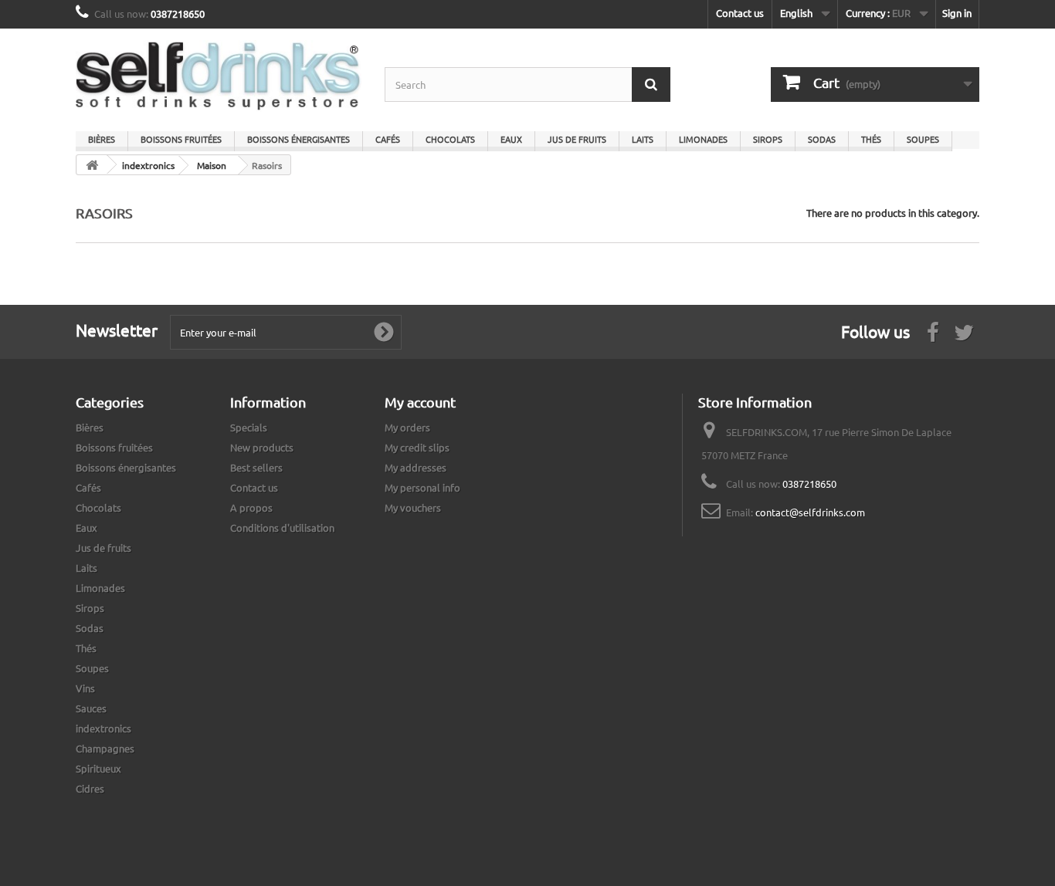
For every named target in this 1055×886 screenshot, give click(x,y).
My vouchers (413, 507)
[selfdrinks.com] (218, 76)
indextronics (103, 728)
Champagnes (105, 748)
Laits (642, 139)
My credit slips (417, 447)
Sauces (91, 708)
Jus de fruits (577, 139)
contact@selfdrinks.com (810, 512)
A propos (251, 507)
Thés (871, 139)
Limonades (703, 139)
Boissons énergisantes (298, 139)
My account (420, 402)
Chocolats (450, 139)
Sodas (822, 139)
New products (261, 447)
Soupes (923, 139)
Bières (101, 139)
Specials (248, 427)
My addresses (415, 467)
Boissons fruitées (181, 139)
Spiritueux (98, 768)
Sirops (767, 139)
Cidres (90, 788)
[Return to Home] (92, 164)
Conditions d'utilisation (282, 527)
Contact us (740, 12)
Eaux (511, 139)
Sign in (957, 12)
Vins (85, 688)
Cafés (387, 139)
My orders (407, 427)
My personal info (422, 487)
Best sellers (256, 467)
